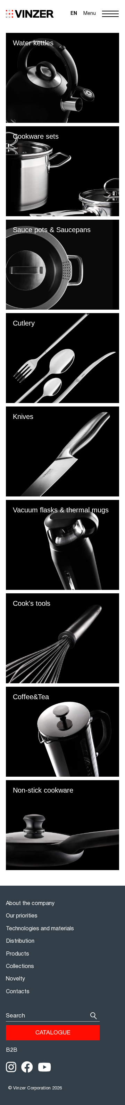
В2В (11, 1050)
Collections (20, 966)
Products (17, 954)
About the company (30, 903)
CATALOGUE (52, 1032)
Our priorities (22, 916)
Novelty (15, 979)
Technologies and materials (40, 928)
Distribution (20, 941)
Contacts (18, 991)
